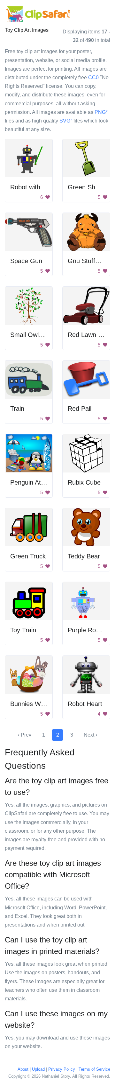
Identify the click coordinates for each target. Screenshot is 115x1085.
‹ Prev (24, 735)
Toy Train (23, 630)
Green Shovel (87, 187)
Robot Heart (85, 703)
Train (17, 408)
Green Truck (28, 556)
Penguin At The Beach (41, 482)
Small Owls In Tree (37, 334)
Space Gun (26, 260)
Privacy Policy (61, 1069)
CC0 (93, 77)
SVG (65, 120)
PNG (101, 112)
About (23, 1069)
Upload (38, 1069)
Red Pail (79, 408)
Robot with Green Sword (45, 187)
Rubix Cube (84, 482)
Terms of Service (94, 1069)
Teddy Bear (84, 556)
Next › (90, 735)
